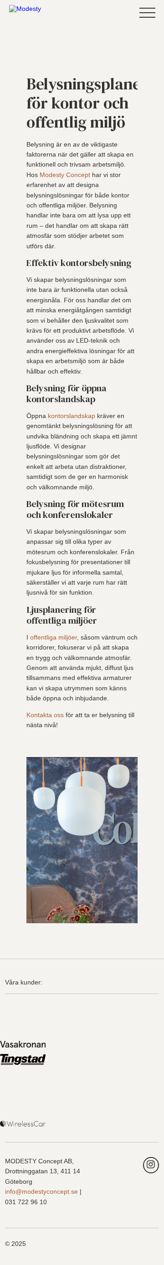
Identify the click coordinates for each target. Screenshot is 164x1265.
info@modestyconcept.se (41, 1191)
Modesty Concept (65, 174)
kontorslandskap (71, 415)
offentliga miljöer (53, 637)
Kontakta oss (45, 715)
